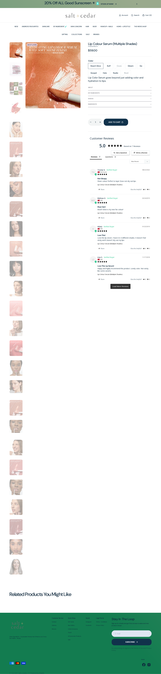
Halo (106, 74)
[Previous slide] (24, 4)
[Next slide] (136, 4)
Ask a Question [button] (121, 153)
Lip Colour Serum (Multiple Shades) (109, 185)
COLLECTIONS (76, 34)
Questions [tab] (109, 157)
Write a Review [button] (141, 153)
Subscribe (130, 642)
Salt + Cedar (23, 673)
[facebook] (143, 664)
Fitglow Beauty (93, 46)
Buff (110, 67)
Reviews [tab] (94, 157)
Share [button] (102, 189)
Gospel (95, 74)
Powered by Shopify (37, 673)
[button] (123, 15)
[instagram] (149, 664)
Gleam (132, 67)
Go (142, 67)
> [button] (120, 286)
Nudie (117, 74)
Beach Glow (97, 67)
